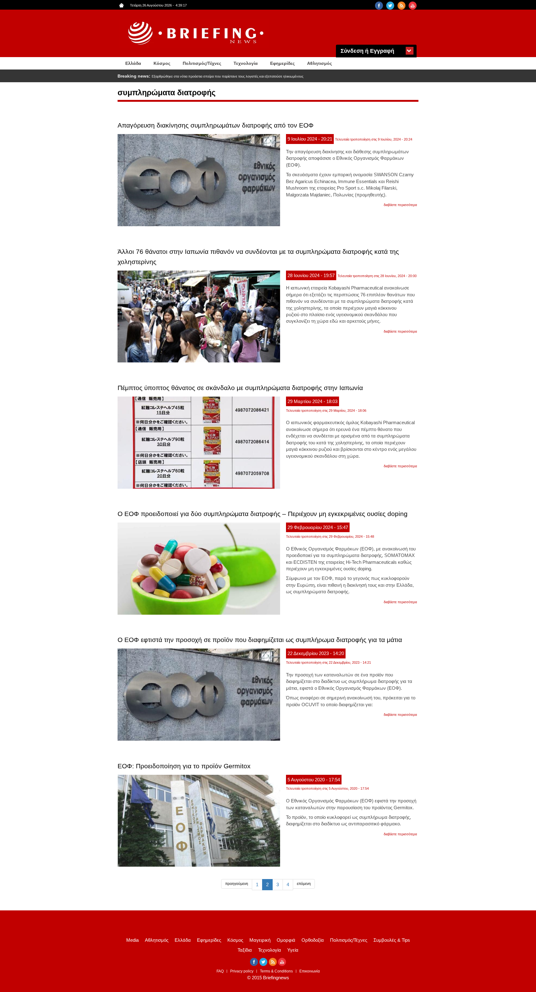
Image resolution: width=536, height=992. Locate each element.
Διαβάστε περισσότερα (400, 205)
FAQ (220, 971)
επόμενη (304, 884)
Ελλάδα (133, 63)
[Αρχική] (196, 33)
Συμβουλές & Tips (391, 940)
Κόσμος (162, 63)
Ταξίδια (245, 950)
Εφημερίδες (282, 63)
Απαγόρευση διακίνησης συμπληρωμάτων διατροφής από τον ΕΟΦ (216, 125)
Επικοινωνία (309, 971)
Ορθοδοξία (313, 940)
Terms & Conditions (276, 971)
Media (132, 940)
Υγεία (292, 950)
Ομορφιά (286, 940)
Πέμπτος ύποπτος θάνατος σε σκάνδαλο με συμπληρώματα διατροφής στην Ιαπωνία (240, 387)
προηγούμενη (236, 884)
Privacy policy (241, 971)
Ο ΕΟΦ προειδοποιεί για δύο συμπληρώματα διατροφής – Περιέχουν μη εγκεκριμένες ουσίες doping (263, 513)
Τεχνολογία (246, 63)
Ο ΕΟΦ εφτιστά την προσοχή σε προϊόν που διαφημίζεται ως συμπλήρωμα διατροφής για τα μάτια (260, 639)
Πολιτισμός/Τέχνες (202, 63)
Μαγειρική (259, 940)
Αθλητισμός (319, 63)
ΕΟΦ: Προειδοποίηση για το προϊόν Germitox (184, 766)
